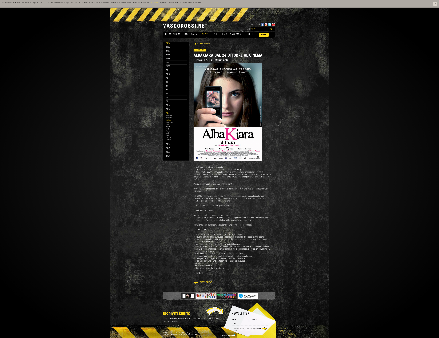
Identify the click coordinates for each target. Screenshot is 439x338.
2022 (168, 59)
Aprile (168, 133)
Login (263, 35)
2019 (168, 70)
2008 (168, 113)
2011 (167, 101)
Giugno (168, 129)
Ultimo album (172, 34)
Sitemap (204, 333)
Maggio (168, 131)
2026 (168, 43)
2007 (168, 144)
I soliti (249, 34)
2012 (168, 98)
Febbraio (168, 137)
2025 (168, 47)
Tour (215, 34)
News (205, 34)
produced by (225, 335)
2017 (168, 78)
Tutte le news (206, 282)
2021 (168, 63)
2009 (168, 109)
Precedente (205, 44)
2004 (168, 156)
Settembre (169, 122)
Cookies (197, 333)
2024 (168, 51)
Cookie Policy (155, 3)
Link (248, 29)
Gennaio (168, 140)
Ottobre (168, 120)
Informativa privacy (188, 333)
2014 (168, 90)
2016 (168, 82)
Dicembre (169, 116)
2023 (168, 55)
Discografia (191, 34)
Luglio (168, 127)
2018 (168, 74)
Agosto (168, 124)
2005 (168, 152)
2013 (168, 94)
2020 (168, 66)
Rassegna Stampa (232, 34)
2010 (168, 105)
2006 (168, 148)
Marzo (168, 135)
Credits (178, 333)
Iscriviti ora (255, 329)
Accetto (241, 329)
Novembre (169, 118)
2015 (168, 86)
